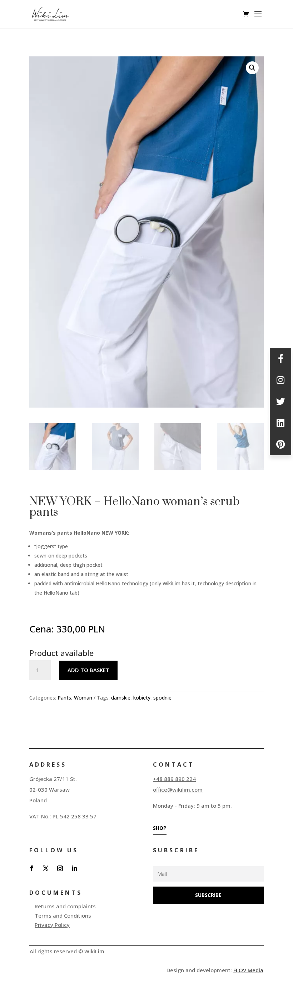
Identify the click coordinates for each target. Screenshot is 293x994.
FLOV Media (248, 970)
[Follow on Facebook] (31, 868)
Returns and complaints (65, 906)
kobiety (141, 697)
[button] (252, 67)
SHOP (160, 827)
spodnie (162, 697)
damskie (120, 697)
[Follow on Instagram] (60, 868)
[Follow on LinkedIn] (74, 868)
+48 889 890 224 (174, 778)
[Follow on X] (45, 868)
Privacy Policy (52, 924)
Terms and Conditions (63, 915)
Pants (64, 697)
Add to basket (88, 669)
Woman (83, 697)
